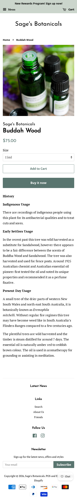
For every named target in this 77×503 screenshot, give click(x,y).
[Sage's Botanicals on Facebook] (35, 436)
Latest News (38, 386)
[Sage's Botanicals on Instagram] (43, 436)
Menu (11, 9)
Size (6, 150)
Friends (38, 417)
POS (48, 476)
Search (38, 406)
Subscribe (64, 465)
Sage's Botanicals (38, 24)
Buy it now (38, 183)
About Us (38, 412)
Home (6, 40)
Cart (71, 9)
